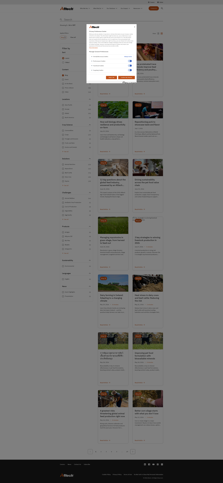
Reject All (111, 77)
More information (93, 47)
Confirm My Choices (126, 77)
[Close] (135, 27)
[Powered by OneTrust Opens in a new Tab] (129, 82)
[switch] (130, 61)
